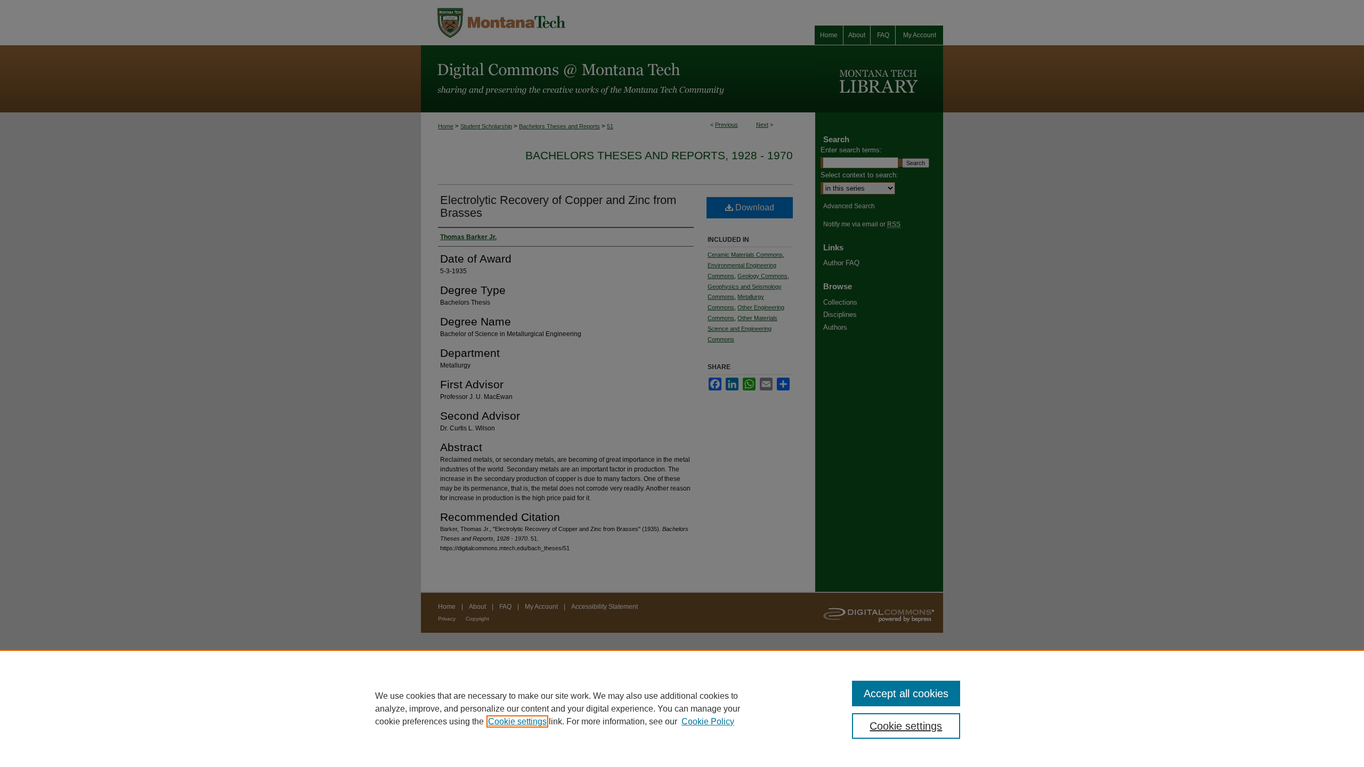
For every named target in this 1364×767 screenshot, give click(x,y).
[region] (682, 708)
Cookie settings (517, 721)
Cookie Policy (707, 721)
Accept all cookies (906, 693)
